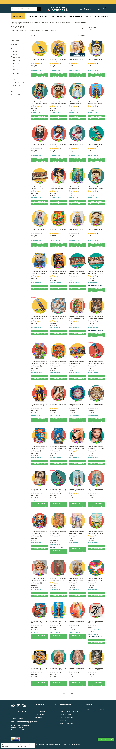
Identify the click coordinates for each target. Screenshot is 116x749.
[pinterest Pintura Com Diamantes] (25, 712)
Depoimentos (39, 717)
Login (88, 8)
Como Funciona (40, 711)
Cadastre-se (89, 9)
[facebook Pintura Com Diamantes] (15, 712)
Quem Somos (39, 714)
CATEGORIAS (33, 16)
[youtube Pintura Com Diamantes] (18, 712)
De (11, 94)
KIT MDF (52, 16)
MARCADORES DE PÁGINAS (101, 16)
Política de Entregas (66, 714)
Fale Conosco (39, 708)
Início (12, 22)
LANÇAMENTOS (61, 16)
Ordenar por (92, 27)
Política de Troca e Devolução (69, 711)
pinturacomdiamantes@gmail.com (24, 722)
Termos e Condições (66, 708)
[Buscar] (39, 9)
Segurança (63, 720)
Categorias (17, 16)
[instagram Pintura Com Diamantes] (11, 712)
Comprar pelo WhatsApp (39, 76)
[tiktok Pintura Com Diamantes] (22, 712)
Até (19, 94)
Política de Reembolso (66, 717)
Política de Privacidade (66, 724)
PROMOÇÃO (43, 16)
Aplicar (27, 98)
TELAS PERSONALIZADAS (75, 16)
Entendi (24, 746)
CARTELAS (88, 16)
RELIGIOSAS (18, 22)
